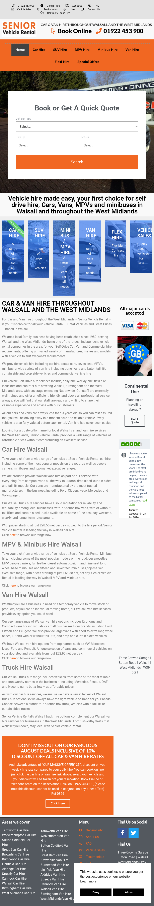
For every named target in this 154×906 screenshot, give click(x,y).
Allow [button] (129, 892)
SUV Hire (60, 50)
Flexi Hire (62, 62)
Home (20, 50)
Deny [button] (95, 892)
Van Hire (132, 50)
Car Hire (39, 50)
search (77, 162)
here (13, 535)
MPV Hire (82, 50)
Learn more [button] (88, 881)
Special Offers (88, 62)
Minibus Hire (107, 50)
